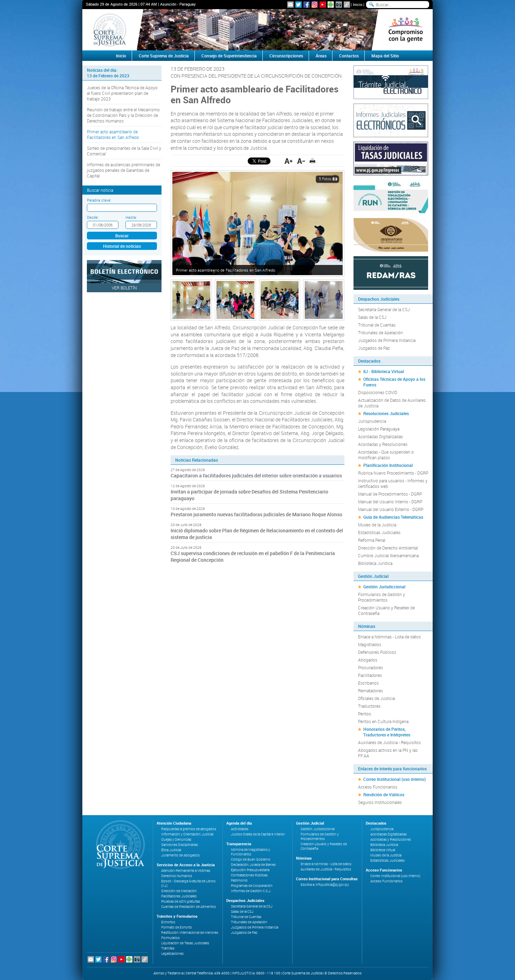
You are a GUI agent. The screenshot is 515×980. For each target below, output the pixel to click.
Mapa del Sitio (385, 55)
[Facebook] (306, 4)
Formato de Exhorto (176, 927)
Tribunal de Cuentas (377, 325)
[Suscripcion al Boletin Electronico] (290, 4)
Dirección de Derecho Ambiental (388, 548)
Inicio (357, 4)
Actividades (239, 829)
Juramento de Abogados (180, 855)
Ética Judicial (171, 850)
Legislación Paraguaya (378, 429)
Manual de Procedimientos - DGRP (390, 494)
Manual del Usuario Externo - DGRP (390, 509)
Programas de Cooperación (252, 885)
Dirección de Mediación (179, 891)
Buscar (122, 235)
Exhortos (168, 922)
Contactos (349, 55)
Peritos (364, 713)
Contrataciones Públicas (249, 875)
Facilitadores (370, 675)
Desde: (92, 217)
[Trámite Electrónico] (390, 81)
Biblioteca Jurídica (375, 563)
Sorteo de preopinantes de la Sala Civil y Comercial (124, 150)
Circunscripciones (286, 55)
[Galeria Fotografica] (339, 4)
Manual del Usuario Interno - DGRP (390, 501)
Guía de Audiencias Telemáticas (393, 517)
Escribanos (368, 683)
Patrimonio (239, 880)
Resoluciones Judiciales (386, 413)
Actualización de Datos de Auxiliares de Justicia (392, 402)
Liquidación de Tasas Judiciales (185, 943)
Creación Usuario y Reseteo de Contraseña (386, 610)
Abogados (367, 660)
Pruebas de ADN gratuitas (180, 901)
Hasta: (131, 217)
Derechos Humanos (176, 876)
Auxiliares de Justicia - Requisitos (389, 742)
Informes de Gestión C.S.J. (251, 891)
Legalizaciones (172, 953)
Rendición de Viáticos (383, 794)
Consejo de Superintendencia (229, 55)
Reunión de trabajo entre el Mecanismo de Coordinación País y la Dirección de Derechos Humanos (123, 115)
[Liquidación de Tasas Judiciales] (390, 158)
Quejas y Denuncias (176, 839)
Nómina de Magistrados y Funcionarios (250, 851)
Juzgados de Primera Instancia (387, 340)
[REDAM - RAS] (390, 272)
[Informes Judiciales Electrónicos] (390, 119)
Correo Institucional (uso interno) (394, 779)
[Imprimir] (312, 161)
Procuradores (370, 667)
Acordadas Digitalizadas (380, 436)
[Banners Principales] (257, 29)
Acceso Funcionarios (377, 787)
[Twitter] (298, 4)
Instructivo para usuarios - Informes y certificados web (392, 483)
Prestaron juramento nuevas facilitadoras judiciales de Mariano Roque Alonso (256, 514)
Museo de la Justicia (377, 524)
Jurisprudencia (372, 421)
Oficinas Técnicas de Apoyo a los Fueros (394, 381)
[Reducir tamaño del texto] (301, 161)
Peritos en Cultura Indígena (383, 721)
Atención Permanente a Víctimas (185, 870)
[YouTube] (323, 4)
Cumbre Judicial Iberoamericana (388, 555)
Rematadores (370, 690)
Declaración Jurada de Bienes (253, 864)
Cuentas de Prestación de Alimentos (188, 906)
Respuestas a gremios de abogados (188, 829)
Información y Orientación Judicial (187, 834)
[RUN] (390, 196)
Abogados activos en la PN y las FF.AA (388, 752)
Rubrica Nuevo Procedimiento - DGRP (393, 473)
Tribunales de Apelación (380, 332)
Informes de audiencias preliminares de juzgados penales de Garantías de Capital (123, 170)
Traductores (369, 706)
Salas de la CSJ (372, 317)
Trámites (167, 948)
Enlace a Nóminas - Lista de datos (389, 636)
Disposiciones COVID (377, 392)
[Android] (331, 4)
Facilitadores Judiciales (179, 896)
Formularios (170, 938)
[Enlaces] (347, 4)
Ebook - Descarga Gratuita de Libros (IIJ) (188, 883)
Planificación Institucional (388, 465)
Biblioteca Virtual (382, 850)
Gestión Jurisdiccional (384, 586)
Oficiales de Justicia (376, 698)
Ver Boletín (124, 287)
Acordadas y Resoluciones (382, 444)
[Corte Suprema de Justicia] (118, 844)
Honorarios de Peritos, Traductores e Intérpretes (386, 731)
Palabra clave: (99, 200)
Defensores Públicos (377, 652)
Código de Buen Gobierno (250, 859)
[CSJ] (109, 29)
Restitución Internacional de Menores (189, 932)
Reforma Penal (371, 540)
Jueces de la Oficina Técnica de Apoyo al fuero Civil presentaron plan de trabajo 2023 (122, 93)
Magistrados (369, 644)
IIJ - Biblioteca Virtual (383, 371)
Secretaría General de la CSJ (384, 309)
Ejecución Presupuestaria (250, 870)
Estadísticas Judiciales (379, 532)
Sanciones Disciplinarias (179, 844)
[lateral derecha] (405, 29)
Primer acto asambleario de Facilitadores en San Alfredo (113, 134)
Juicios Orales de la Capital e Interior (258, 834)
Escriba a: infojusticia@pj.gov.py (325, 884)
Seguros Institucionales (380, 802)
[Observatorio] (390, 234)
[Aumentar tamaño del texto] (288, 161)
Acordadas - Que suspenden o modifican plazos (386, 454)
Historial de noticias (122, 246)
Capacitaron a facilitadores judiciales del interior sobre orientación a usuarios (256, 475)
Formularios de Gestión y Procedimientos (381, 597)
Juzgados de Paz (374, 348)
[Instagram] (314, 4)
